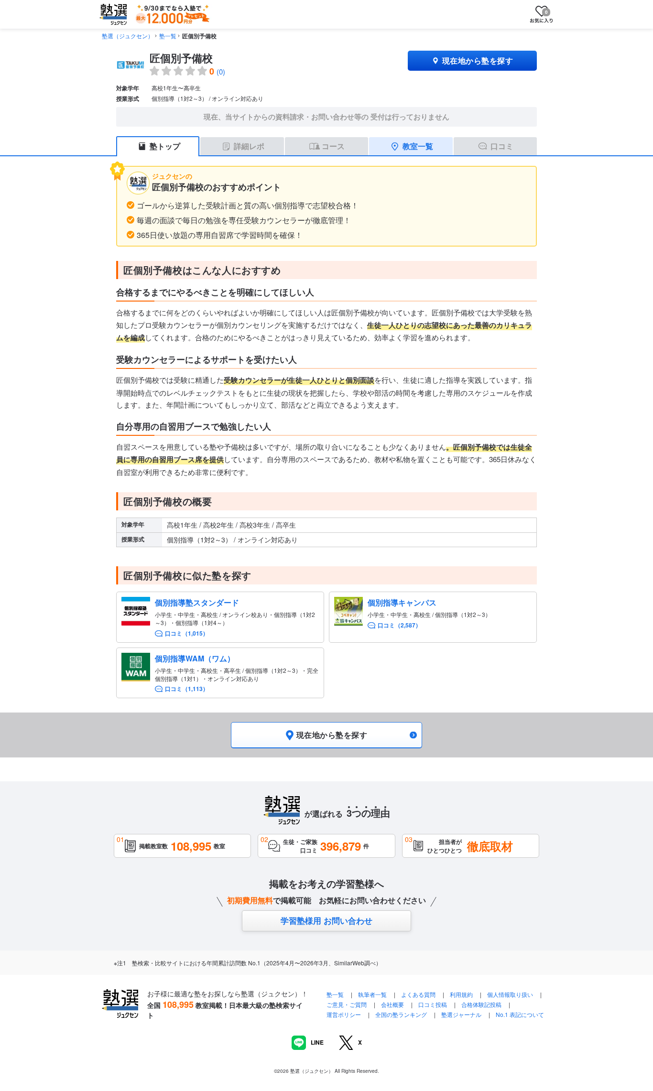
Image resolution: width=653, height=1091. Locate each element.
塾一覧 (167, 36)
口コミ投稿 (432, 1004)
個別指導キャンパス (402, 602)
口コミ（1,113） (186, 689)
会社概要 (392, 1004)
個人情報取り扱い (510, 994)
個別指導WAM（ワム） (195, 658)
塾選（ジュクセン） (127, 36)
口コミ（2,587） (399, 625)
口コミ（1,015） (186, 633)
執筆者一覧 (372, 994)
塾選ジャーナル (461, 1014)
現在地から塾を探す (477, 60)
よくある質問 (419, 994)
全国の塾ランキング (401, 1014)
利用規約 (461, 994)
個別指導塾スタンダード (197, 602)
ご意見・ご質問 (346, 1004)
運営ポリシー (343, 1014)
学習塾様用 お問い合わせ (326, 920)
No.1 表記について (520, 1014)
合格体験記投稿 (481, 1004)
